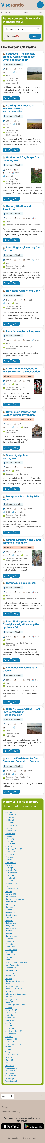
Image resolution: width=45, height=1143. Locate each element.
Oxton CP (9, 1002)
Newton (9, 983)
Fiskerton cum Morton (15, 899)
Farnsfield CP (11, 894)
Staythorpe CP (11, 1039)
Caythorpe (10, 854)
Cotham (9, 859)
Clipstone (9, 857)
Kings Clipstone (12, 946)
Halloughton (11, 923)
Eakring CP (10, 867)
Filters (13, 36)
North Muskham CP (14, 989)
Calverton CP (11, 841)
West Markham (12, 1070)
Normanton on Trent (14, 986)
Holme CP (10, 933)
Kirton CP (9, 952)
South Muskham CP (14, 1031)
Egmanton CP (11, 883)
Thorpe (9, 1052)
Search (35, 36)
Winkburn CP (11, 1076)
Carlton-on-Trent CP (14, 849)
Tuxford (9, 1057)
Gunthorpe (10, 917)
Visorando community (11, 1111)
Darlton (9, 865)
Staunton (9, 1036)
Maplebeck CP (11, 970)
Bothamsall (10, 833)
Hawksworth (11, 928)
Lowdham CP (11, 967)
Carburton (10, 846)
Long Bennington (13, 965)
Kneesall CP (10, 954)
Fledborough (11, 904)
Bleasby (9, 828)
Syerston (9, 1047)
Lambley (9, 960)
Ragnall (9, 1007)
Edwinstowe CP (12, 881)
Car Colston (10, 844)
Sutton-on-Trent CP (13, 1044)
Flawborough (11, 902)
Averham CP (11, 815)
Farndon (9, 891)
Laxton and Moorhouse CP (16, 962)
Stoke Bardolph (12, 1041)
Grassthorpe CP (12, 915)
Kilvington (10, 944)
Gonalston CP (11, 912)
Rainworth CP (11, 1010)
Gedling (9, 909)
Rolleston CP (11, 1012)
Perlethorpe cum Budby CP (17, 1004)
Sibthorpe (10, 1028)
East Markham (12, 873)
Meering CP (10, 975)
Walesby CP (10, 1062)
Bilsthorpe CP (11, 825)
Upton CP (9, 1060)
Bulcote (9, 836)
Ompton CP (10, 996)
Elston (8, 886)
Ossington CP (11, 999)
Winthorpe (10, 1078)
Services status (14, 1138)
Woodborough (12, 1081)
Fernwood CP (11, 896)
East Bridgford (12, 870)
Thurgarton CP (12, 1054)
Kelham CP (10, 938)
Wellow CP (10, 1065)
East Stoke (10, 875)
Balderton (10, 817)
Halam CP (10, 920)
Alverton (9, 812)
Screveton (10, 1020)
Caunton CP (10, 852)
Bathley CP (10, 820)
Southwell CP (11, 1033)
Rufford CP (10, 1015)
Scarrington (10, 1018)
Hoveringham (11, 936)
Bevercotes (10, 823)
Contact (5, 1107)
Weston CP (10, 1073)
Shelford (9, 1023)
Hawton (9, 931)
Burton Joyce (11, 838)
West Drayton (11, 1068)
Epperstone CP (12, 888)
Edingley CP (10, 878)
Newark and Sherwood (15, 981)
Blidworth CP (11, 830)
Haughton (10, 925)
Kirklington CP (11, 949)
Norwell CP (10, 991)
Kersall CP (10, 941)
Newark (9, 978)
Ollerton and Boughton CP (17, 994)
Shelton (9, 1025)
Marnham (10, 973)
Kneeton (9, 957)
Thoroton (9, 1049)
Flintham (9, 907)
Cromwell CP (11, 862)
